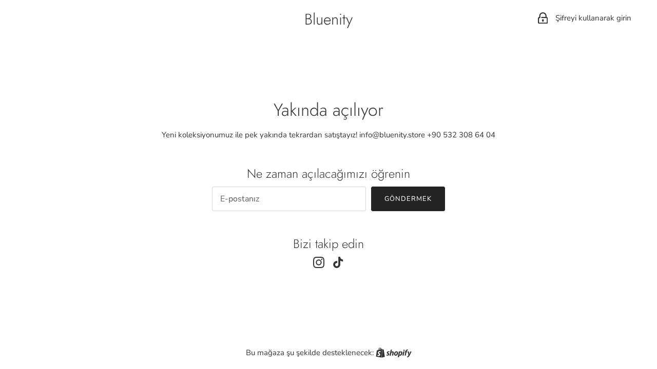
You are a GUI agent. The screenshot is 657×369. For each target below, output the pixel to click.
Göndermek (408, 198)
